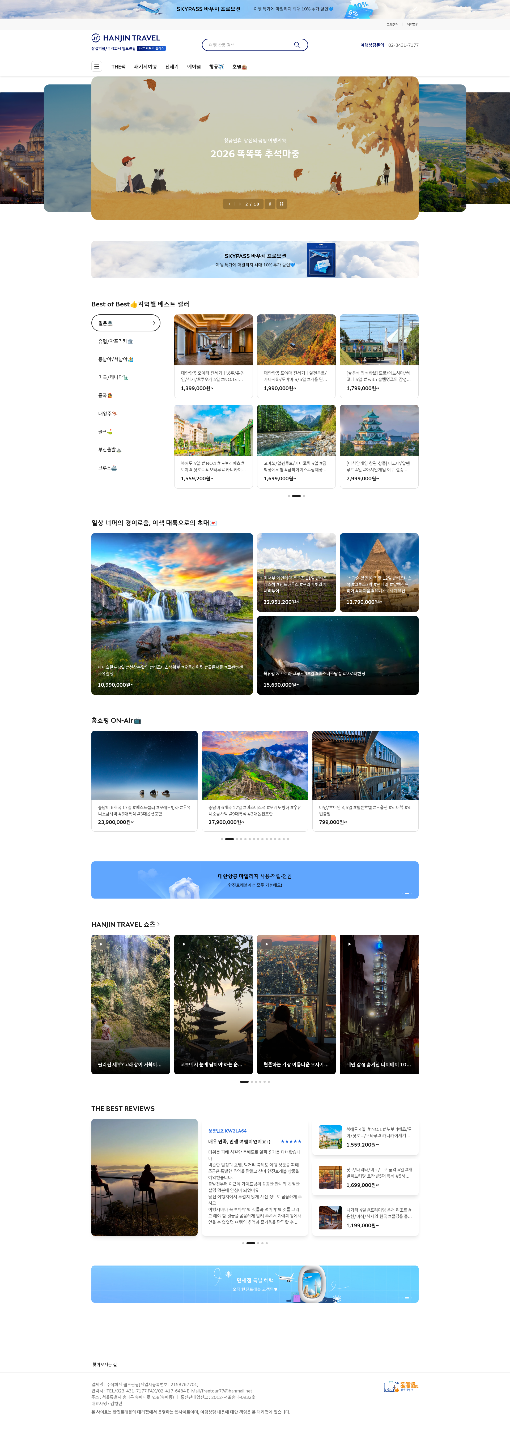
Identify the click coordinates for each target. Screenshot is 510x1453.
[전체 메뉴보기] (96, 66)
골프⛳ (105, 431)
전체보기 (282, 204)
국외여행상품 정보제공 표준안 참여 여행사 (401, 1386)
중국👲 (105, 395)
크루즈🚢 (107, 467)
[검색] (297, 45)
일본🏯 (105, 322)
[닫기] (415, 9)
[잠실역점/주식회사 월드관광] (128, 37)
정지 (270, 204)
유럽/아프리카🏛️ (115, 340)
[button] (289, 496)
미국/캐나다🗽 (113, 377)
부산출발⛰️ (110, 449)
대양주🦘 (107, 413)
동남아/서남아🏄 (115, 359)
